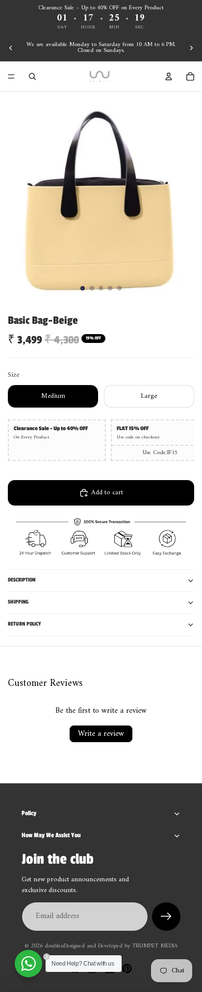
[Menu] (11, 76)
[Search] (32, 76)
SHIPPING (18, 602)
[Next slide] (191, 48)
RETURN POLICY (24, 624)
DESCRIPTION (21, 580)
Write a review (101, 734)
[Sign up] (166, 916)
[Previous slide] (11, 48)
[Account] (168, 76)
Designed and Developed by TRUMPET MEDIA (120, 946)
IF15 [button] (172, 453)
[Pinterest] (127, 968)
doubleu (54, 946)
